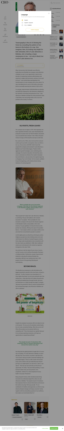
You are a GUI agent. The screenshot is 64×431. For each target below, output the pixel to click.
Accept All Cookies (53, 428)
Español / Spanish (28, 22)
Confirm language (35, 29)
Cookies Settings (45, 428)
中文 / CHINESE (28, 25)
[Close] (62, 428)
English (26, 20)
